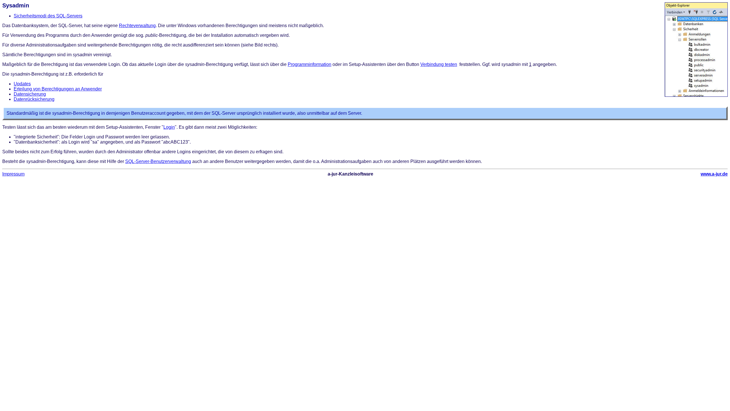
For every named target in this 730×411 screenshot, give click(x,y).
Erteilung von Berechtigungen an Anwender (58, 88)
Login (169, 127)
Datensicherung (30, 94)
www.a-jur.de (714, 174)
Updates (22, 83)
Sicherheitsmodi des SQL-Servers (48, 15)
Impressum (13, 174)
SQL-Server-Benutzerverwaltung (158, 161)
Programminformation (309, 64)
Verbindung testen (438, 64)
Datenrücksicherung (34, 99)
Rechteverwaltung (137, 25)
